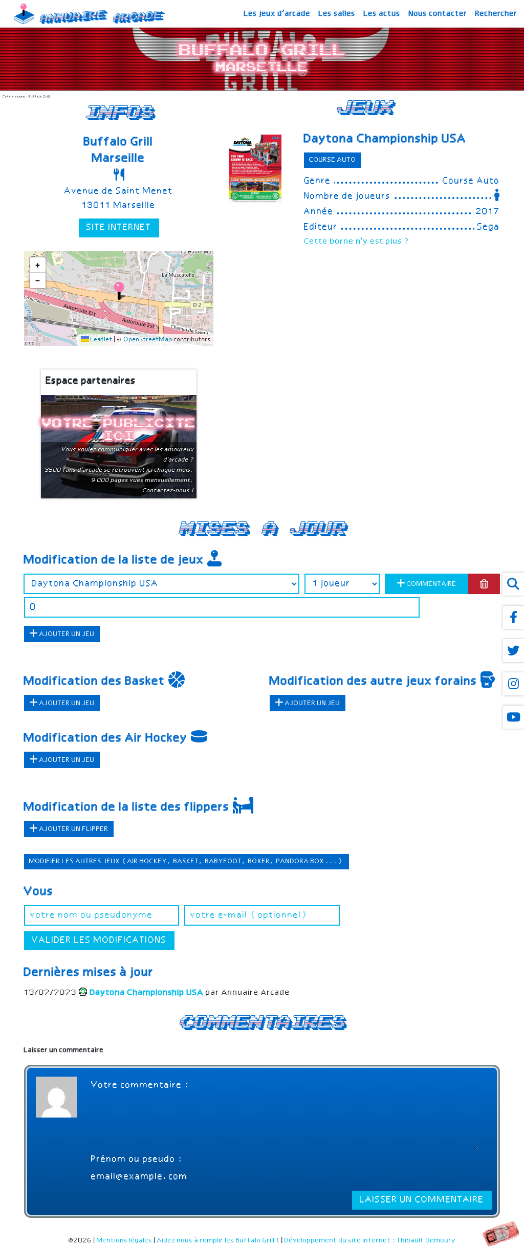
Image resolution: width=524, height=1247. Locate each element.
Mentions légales (124, 1240)
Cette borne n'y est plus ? (357, 241)
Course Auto (332, 160)
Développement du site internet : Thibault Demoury (370, 1240)
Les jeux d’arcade (277, 14)
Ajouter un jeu (66, 634)
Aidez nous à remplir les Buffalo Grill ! (218, 1240)
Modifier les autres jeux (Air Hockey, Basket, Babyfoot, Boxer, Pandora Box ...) (186, 861)
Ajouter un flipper (73, 829)
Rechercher (496, 14)
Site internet (118, 227)
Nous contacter (438, 14)
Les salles (337, 14)
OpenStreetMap (148, 339)
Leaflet (101, 339)
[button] (119, 291)
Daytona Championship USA (385, 139)
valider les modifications (99, 940)
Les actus (382, 14)
